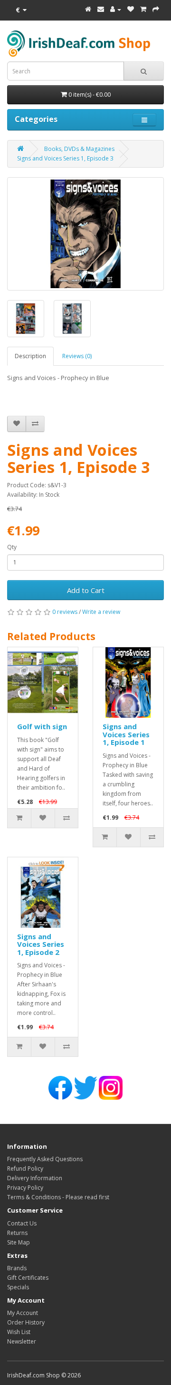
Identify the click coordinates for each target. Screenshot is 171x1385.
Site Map (18, 1242)
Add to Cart (85, 590)
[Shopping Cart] (143, 9)
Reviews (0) (77, 356)
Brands (17, 1268)
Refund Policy (25, 1168)
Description (30, 356)
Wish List (18, 1332)
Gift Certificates (27, 1278)
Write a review (101, 612)
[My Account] (115, 9)
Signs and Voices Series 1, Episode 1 (126, 734)
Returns (17, 1233)
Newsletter (21, 1341)
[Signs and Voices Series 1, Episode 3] (85, 234)
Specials (18, 1287)
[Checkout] (155, 9)
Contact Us (22, 1223)
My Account (22, 1313)
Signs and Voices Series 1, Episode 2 (40, 944)
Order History (26, 1322)
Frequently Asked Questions (45, 1159)
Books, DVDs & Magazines (79, 149)
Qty (12, 547)
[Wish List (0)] (130, 9)
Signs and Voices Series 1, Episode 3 (65, 158)
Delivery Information (34, 1178)
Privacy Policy (25, 1188)
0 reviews (64, 612)
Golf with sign (42, 726)
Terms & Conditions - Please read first (58, 1197)
